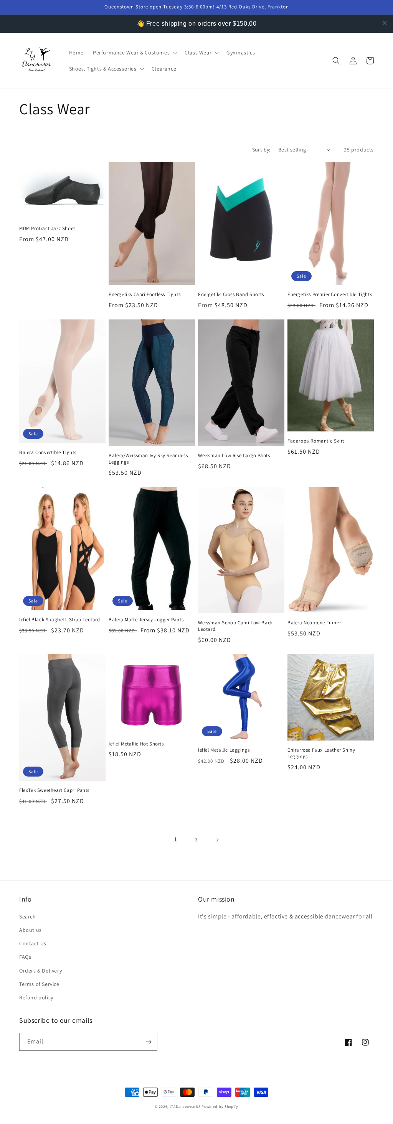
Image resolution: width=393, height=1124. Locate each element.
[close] (384, 23)
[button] (134, 52)
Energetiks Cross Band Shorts (231, 294)
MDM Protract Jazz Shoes (47, 228)
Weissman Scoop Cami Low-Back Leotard (235, 626)
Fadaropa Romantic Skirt (315, 441)
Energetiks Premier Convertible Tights (329, 294)
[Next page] (217, 839)
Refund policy (36, 997)
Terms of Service (39, 984)
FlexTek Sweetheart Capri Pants (54, 790)
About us (30, 930)
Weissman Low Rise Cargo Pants (234, 456)
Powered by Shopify (219, 1106)
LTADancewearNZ (185, 1106)
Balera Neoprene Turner (314, 623)
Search (27, 916)
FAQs (25, 956)
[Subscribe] (148, 1042)
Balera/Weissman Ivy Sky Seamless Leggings (148, 459)
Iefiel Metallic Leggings (223, 750)
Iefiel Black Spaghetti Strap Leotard (59, 620)
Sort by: (261, 149)
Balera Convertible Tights (47, 452)
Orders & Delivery (40, 970)
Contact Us (32, 943)
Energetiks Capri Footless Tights (144, 294)
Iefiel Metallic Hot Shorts (136, 744)
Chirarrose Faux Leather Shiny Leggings (321, 753)
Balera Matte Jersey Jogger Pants (146, 620)
